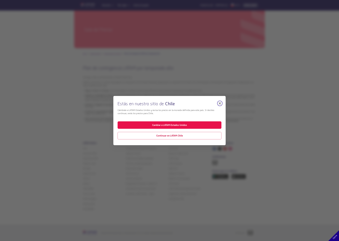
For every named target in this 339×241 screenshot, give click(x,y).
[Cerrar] (220, 103)
